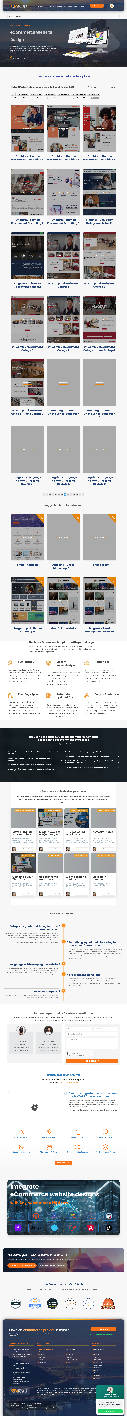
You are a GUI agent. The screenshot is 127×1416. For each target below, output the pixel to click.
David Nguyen (84, 1392)
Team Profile (71, 1352)
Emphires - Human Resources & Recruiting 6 (99, 157)
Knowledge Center (72, 1359)
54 (68, 494)
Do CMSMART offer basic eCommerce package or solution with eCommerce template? (89, 762)
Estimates (42, 1354)
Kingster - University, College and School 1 (99, 221)
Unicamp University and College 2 (100, 285)
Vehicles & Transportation (38, 98)
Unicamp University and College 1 (64, 285)
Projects (41, 1359)
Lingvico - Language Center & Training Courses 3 (99, 481)
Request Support (28, 849)
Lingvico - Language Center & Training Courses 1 (28, 481)
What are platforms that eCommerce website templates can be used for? (32, 770)
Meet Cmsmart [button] (98, 1343)
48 (50, 494)
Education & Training (83, 98)
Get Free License (97, 6)
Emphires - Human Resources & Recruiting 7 (27, 221)
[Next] (80, 494)
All (12, 94)
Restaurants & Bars (93, 94)
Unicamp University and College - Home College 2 (27, 412)
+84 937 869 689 (24, 1047)
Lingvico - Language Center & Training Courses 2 (63, 481)
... (53, 494)
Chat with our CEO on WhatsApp (104, 1334)
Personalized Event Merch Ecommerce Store (19, 1369)
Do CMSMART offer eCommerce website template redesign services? (30, 759)
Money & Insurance (63, 94)
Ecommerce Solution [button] (18, 1343)
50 (56, 494)
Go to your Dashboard (46, 1349)
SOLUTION (61, 6)
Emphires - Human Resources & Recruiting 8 (63, 221)
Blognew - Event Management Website (99, 630)
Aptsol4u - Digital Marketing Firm (63, 566)
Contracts (42, 1357)
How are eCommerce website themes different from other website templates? (33, 753)
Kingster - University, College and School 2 (28, 285)
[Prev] (47, 494)
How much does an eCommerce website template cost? (86, 767)
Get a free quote (103, 1329)
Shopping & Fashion (36, 94)
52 (62, 494)
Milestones (42, 1362)
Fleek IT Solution (27, 565)
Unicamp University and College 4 (64, 348)
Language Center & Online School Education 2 (99, 414)
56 (74, 494)
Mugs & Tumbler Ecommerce (20, 1349)
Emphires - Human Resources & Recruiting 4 (27, 157)
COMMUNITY (72, 6)
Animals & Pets (52, 98)
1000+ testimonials (68, 1082)
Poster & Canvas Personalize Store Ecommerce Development (22, 1355)
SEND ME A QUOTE (19, 58)
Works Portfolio (71, 1349)
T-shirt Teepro (99, 565)
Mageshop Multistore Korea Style (28, 630)
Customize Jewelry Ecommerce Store (21, 1364)
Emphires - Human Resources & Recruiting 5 (63, 157)
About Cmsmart (99, 1349)
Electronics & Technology (67, 98)
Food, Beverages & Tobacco (20, 98)
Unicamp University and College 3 (28, 348)
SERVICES (40, 6)
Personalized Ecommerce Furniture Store (19, 1360)
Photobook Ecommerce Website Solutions (21, 1373)
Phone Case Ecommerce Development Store (19, 1378)
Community (97, 1354)
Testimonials (98, 1352)
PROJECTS (50, 6)
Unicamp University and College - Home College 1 (99, 348)
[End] (83, 494)
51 (59, 494)
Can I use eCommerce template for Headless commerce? (87, 756)
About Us (84, 6)
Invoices (69, 1362)
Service (69, 1357)
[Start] (44, 494)
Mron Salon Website (63, 628)
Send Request (92, 1061)
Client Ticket (42, 1352)
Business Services (23, 94)
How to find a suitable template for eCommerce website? (30, 765)
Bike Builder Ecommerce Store (21, 1352)
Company (70, 1354)
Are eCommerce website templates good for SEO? (84, 752)
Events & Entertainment (79, 94)
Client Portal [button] (43, 1343)
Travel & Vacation (50, 94)
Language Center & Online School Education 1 (63, 414)
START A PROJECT (63, 1162)
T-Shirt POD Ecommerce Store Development (20, 1382)
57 (77, 494)
